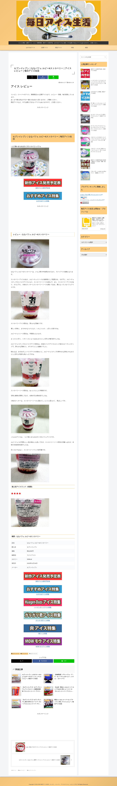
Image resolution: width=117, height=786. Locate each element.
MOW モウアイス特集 (43, 646)
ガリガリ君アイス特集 (43, 620)
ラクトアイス (25, 653)
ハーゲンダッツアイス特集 (42, 607)
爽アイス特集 (42, 633)
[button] (105, 57)
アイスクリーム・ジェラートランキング (91, 200)
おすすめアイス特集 (42, 201)
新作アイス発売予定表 (43, 188)
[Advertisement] (43, 58)
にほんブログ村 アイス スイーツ (90, 195)
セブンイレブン (16, 653)
